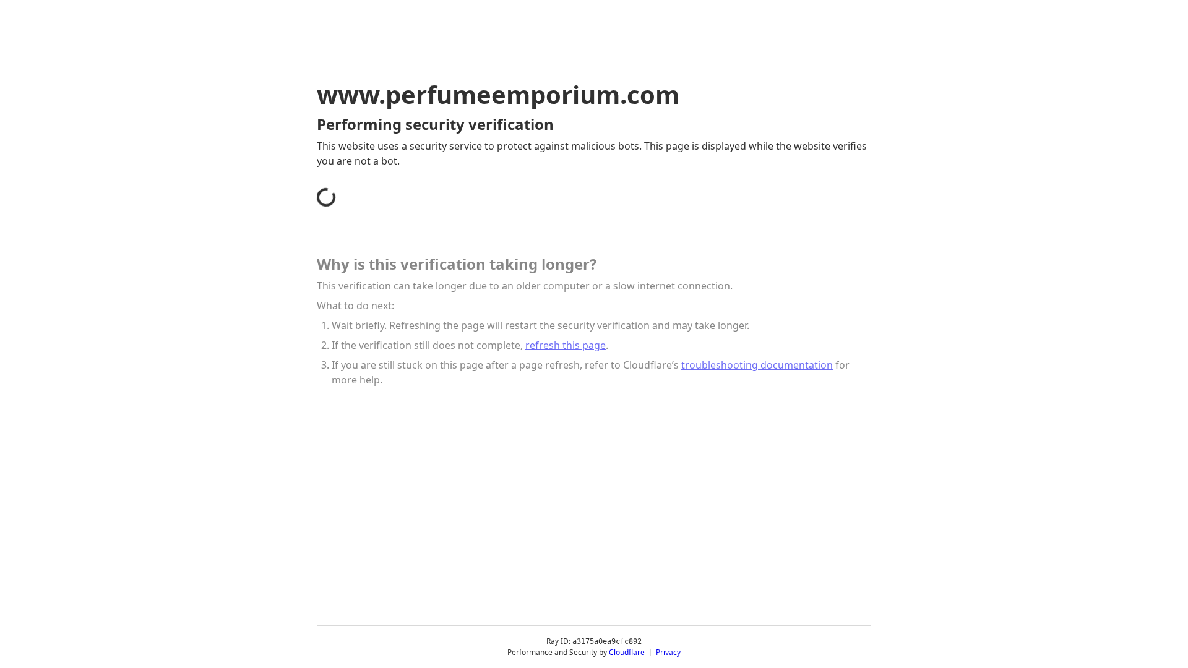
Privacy (668, 652)
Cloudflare (627, 652)
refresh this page (565, 345)
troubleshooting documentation (757, 365)
